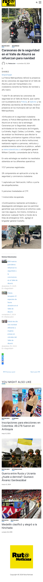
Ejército (33, 102)
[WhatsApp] (21, 354)
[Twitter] (21, 356)
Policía (24, 102)
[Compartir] (21, 363)
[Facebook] (21, 360)
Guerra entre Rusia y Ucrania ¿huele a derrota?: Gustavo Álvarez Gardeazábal (19, 477)
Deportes (5, 520)
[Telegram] (21, 358)
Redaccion (11, 63)
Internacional (17, 469)
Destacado (6, 46)
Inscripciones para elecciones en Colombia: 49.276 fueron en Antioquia (21, 426)
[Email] (21, 362)
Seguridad (15, 46)
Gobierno (15, 418)
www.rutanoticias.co (12, 149)
